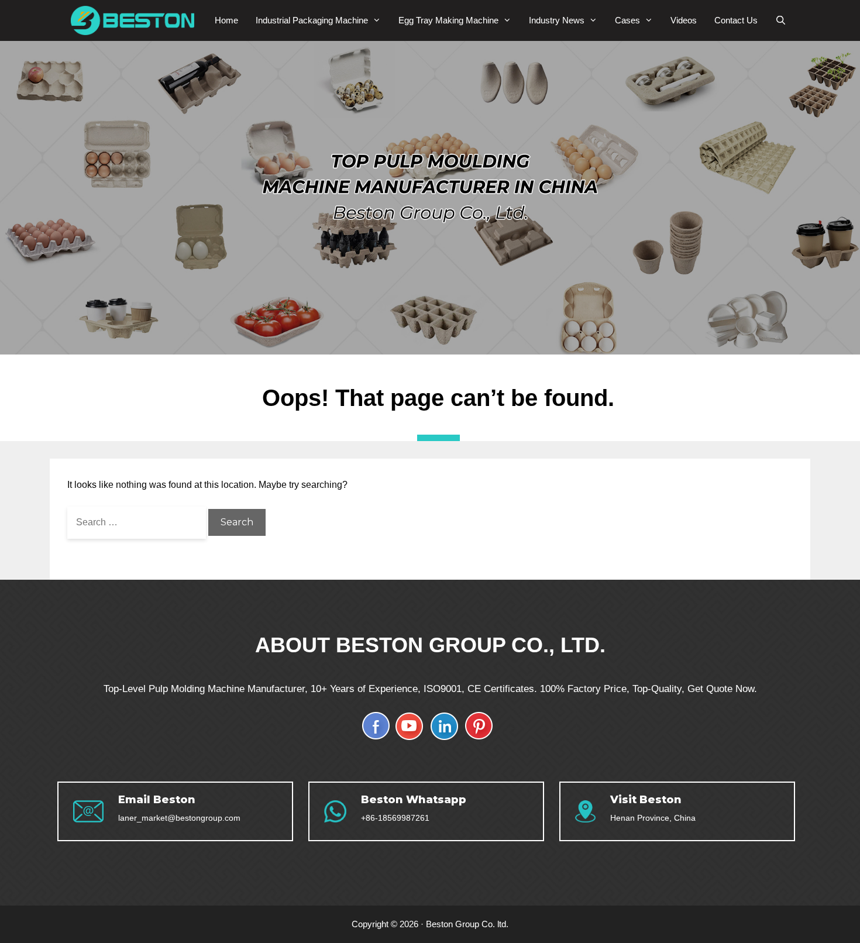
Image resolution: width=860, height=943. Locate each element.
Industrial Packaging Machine (312, 20)
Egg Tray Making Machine (448, 20)
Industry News (556, 20)
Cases (627, 20)
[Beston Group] (135, 20)
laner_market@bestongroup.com (179, 817)
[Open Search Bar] (780, 20)
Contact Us (736, 20)
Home (226, 20)
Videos (683, 20)
